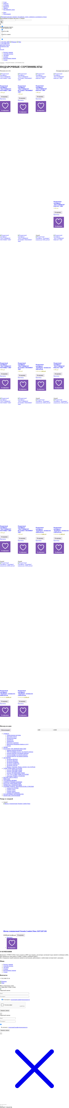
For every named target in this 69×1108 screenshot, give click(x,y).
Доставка (6, 55)
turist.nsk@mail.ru (5, 45)
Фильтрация (5, 730)
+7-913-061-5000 (4, 42)
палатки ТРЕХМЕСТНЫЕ (14, 771)
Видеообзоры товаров (9, 58)
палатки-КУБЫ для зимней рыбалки (17, 755)
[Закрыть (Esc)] (5, 1104)
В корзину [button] (4, 96)
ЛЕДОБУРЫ (7, 758)
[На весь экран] (2, 1104)
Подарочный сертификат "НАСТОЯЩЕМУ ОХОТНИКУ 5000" (6, 528)
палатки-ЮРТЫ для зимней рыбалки (17, 756)
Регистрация (7, 14)
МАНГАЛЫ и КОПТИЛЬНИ (11, 795)
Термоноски (10, 741)
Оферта (5, 8)
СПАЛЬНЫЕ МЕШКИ (10, 780)
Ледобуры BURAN (12, 759)
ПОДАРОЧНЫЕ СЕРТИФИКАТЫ (13, 794)
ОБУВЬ (5, 747)
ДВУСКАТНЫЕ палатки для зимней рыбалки (20, 751)
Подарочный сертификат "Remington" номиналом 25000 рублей (25, 693)
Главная (2, 62)
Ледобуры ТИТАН (12, 765)
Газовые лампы (11, 791)
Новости (5, 3)
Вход (4, 12)
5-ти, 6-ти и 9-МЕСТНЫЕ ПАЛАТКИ (18, 774)
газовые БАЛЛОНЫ (12, 788)
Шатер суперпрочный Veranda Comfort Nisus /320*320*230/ (25, 931)
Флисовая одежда (12, 736)
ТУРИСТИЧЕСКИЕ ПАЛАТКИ (12, 768)
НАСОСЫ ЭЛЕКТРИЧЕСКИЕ (12, 783)
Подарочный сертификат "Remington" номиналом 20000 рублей (7, 693)
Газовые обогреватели (13, 792)
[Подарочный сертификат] (7, 78)
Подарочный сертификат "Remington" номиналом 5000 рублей (43, 367)
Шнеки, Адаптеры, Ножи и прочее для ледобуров (21, 767)
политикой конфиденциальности (20, 999)
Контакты (6, 6)
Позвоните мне (4, 46)
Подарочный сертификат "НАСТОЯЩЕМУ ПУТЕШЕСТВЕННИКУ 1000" (25, 89)
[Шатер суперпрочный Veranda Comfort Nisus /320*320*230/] (36, 803)
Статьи (5, 60)
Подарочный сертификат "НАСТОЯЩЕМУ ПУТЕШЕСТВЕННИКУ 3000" (25, 366)
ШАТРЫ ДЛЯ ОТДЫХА (10, 777)
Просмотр (3, 99)
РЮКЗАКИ (6, 779)
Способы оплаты (8, 54)
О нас (5, 2)
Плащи (9, 745)
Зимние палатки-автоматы (14, 750)
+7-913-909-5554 (4, 43)
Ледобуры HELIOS (12, 761)
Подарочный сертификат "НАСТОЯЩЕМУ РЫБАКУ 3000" (59, 204)
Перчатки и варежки (13, 742)
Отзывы (5, 57)
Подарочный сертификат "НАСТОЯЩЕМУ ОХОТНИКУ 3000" (6, 365)
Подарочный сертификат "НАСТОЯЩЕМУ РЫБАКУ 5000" (59, 365)
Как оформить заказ (9, 9)
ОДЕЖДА (6, 733)
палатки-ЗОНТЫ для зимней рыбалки (18, 753)
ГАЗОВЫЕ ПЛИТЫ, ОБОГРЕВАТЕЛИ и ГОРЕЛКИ (18, 786)
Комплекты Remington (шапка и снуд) (17, 744)
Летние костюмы (11, 738)
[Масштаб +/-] (0, 1104)
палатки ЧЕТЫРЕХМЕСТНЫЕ (16, 773)
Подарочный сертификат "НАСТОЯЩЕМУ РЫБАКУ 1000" (41, 88)
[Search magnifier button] (1, 22)
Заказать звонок (5, 1030)
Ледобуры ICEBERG (13, 762)
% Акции (6, 5)
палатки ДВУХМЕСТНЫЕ (14, 770)
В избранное (5, 110)
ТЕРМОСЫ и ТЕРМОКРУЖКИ (12, 785)
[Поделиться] (4, 1104)
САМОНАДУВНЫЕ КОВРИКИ (12, 782)
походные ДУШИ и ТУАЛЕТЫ (16, 776)
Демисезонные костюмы (14, 735)
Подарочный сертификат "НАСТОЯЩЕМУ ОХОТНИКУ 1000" (6, 88)
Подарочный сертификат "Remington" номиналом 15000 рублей (61, 530)
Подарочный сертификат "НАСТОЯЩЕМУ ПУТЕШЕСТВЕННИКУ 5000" (25, 529)
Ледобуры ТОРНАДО (13, 764)
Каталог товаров (8, 52)
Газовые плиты (11, 789)
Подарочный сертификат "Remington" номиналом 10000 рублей (43, 530)
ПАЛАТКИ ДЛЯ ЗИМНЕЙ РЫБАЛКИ (14, 748)
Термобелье (10, 739)
